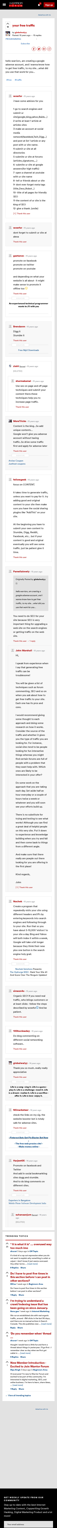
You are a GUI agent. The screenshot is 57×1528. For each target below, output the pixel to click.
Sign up (49, 4)
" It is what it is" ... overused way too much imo (31, 1245)
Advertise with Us (44, 15)
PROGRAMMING (13, 39)
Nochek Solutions (23, 968)
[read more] (32, 1263)
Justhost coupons (17, 463)
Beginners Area (36, 1284)
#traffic (18, 80)
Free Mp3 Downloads (28, 350)
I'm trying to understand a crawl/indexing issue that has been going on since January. (29, 1304)
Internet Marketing (40, 1311)
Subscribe (25, 43)
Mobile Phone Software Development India (27, 1203)
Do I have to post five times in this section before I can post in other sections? (30, 1276)
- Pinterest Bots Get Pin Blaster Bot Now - (28, 1139)
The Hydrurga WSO (19, 972)
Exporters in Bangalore (19, 1200)
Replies (14, 1267)
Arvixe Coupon (16, 460)
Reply (13, 1294)
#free (9, 80)
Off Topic (33, 1251)
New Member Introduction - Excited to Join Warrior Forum (29, 1364)
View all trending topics (18, 1395)
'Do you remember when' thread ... (30, 1335)
